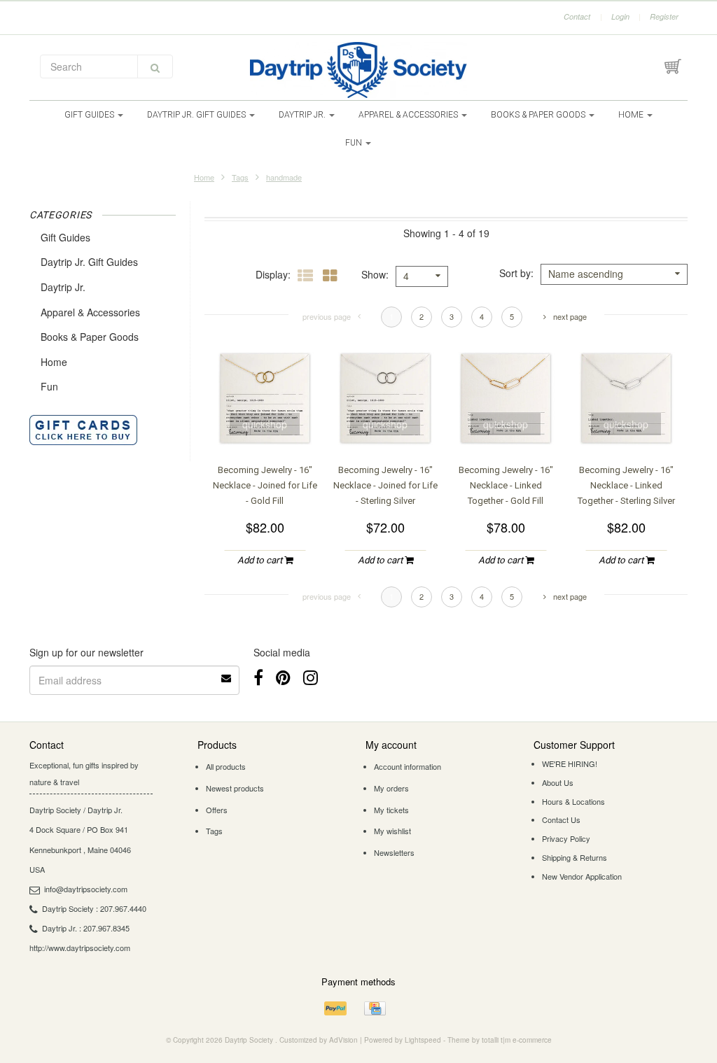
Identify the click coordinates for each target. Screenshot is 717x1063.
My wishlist (392, 830)
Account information (407, 766)
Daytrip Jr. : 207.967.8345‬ (86, 928)
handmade (284, 177)
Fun (354, 143)
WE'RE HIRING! (569, 763)
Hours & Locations (573, 801)
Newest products (235, 788)
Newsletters (394, 852)
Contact (577, 16)
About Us (557, 782)
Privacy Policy (566, 838)
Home (632, 115)
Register (664, 16)
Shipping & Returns (574, 857)
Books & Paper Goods (539, 115)
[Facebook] (258, 676)
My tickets (391, 809)
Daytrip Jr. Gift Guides (197, 115)
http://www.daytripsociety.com (79, 947)
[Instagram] (310, 676)
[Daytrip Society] (358, 70)
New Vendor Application (582, 876)
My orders (391, 788)
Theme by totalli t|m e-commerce (499, 1040)
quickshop (264, 424)
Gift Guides (90, 115)
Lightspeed (423, 1040)
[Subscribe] (226, 673)
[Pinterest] (283, 676)
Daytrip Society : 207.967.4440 (94, 908)
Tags (240, 177)
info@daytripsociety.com (85, 888)
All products (226, 766)
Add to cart (260, 560)
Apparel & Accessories (409, 115)
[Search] (155, 66)
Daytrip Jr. (303, 115)
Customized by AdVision (318, 1040)
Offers (217, 809)
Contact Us (561, 819)
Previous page (326, 316)
